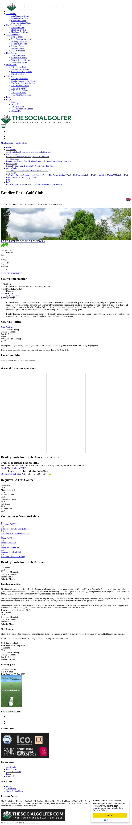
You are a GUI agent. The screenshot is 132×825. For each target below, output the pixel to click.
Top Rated (50, 166)
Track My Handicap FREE (13, 468)
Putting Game (46, 152)
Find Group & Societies (21, 39)
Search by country (27, 166)
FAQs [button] (8, 99)
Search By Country (19, 58)
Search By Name (18, 55)
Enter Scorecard (17, 27)
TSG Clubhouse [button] (12, 34)
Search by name (12, 166)
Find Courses (11, 769)
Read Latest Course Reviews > (23, 241)
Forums (20, 161)
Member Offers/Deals (20, 69)
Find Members (17, 37)
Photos (54, 161)
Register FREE (21, 143)
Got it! (110, 815)
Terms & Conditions (14, 791)
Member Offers (28, 170)
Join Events (11, 152)
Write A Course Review (21, 60)
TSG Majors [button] (11, 76)
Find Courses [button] (11, 53)
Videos (60, 161)
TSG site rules (26, 184)
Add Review (40, 166)
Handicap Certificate (19, 32)
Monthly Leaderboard (20, 41)
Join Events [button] (11, 14)
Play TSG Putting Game (21, 23)
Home (8, 147)
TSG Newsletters (18, 51)
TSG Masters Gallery (20, 85)
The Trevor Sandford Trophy (23, 83)
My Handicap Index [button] (14, 25)
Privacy (9, 786)
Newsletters (68, 161)
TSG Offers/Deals (13, 771)
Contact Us (15, 111)
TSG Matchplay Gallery (21, 95)
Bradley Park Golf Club (11, 474)
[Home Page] (36, 123)
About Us (15, 104)
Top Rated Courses (19, 62)
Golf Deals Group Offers (21, 72)
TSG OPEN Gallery (19, 90)
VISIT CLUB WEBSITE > (12, 273)
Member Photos (17, 46)
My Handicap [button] (11, 154)
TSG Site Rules (17, 106)
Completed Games (18, 20)
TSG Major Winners (19, 78)
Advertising (11, 789)
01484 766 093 (12, 296)
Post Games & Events (20, 18)
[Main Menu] (3, 126)
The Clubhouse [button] (12, 159)
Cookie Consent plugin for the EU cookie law (110, 819)
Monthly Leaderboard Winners (23, 81)
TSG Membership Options (22, 109)
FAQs (13, 102)
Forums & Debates (19, 44)
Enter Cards (11, 156)
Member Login (7, 143)
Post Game (20, 152)
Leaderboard (11, 161)
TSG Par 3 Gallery (19, 88)
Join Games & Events (20, 16)
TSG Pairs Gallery (18, 92)
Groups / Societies (43, 161)
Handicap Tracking (24, 156)
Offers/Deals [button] (11, 65)
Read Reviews (7, 327)
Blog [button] (8, 97)
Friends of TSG (17, 74)
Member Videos (17, 48)
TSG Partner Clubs (19, 67)
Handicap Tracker (18, 30)
